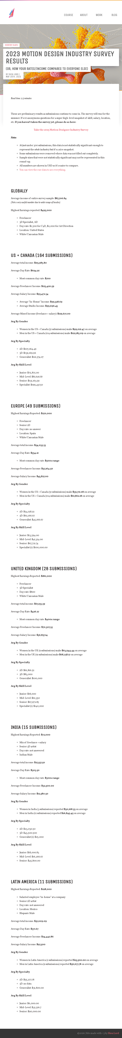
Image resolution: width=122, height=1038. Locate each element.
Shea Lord (113, 1033)
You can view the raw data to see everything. (42, 170)
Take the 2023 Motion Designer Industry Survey (61, 130)
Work (99, 15)
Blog (114, 15)
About (84, 15)
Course (68, 15)
